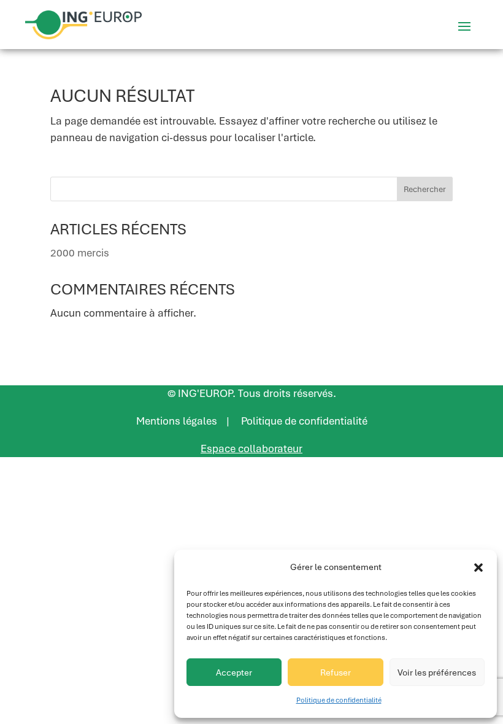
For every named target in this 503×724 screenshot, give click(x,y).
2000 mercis (79, 253)
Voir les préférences (436, 672)
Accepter (234, 672)
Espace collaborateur (251, 448)
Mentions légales (176, 421)
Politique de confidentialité (339, 700)
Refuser (335, 672)
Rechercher (425, 189)
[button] (478, 567)
